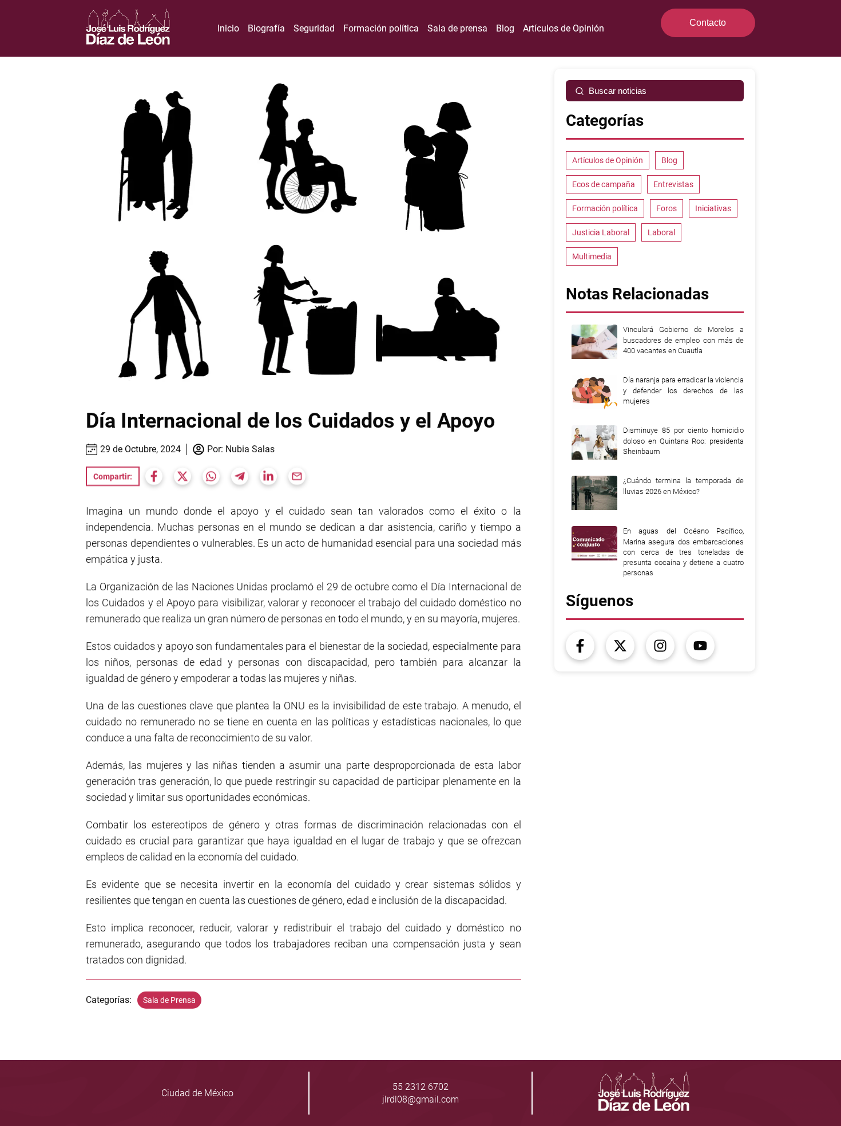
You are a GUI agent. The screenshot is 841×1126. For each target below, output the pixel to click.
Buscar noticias (617, 91)
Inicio (228, 28)
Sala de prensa (457, 28)
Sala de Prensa (169, 1000)
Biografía (266, 28)
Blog (505, 28)
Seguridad (314, 28)
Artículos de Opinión (563, 28)
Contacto (707, 22)
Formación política (381, 28)
